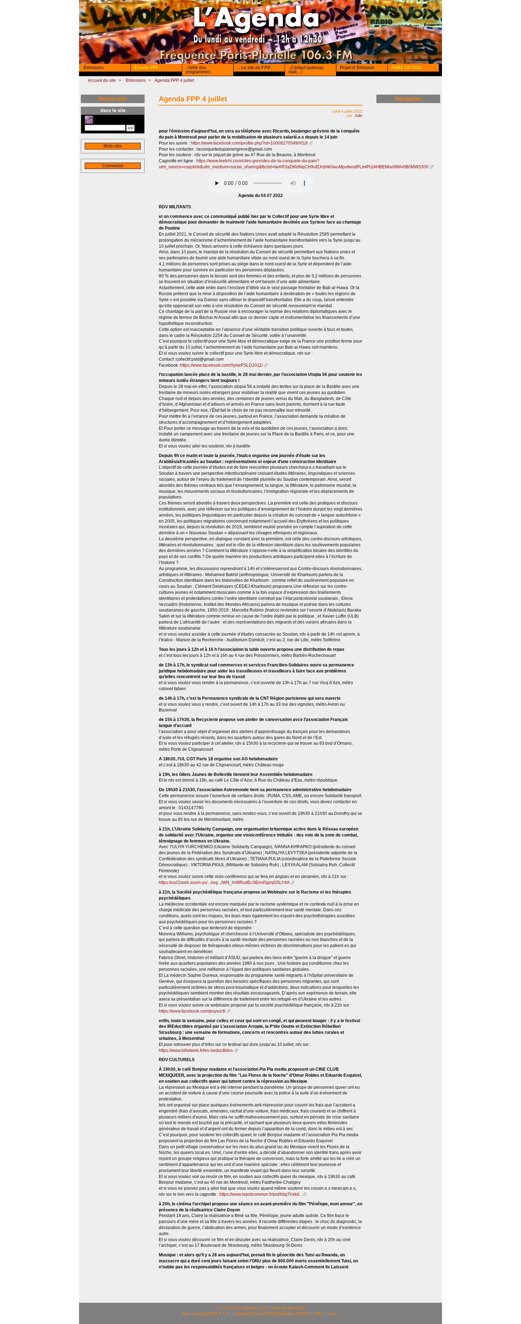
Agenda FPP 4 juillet (174, 80)
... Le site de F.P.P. (254, 67)
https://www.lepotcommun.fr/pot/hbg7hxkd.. (260, 1194)
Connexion (112, 165)
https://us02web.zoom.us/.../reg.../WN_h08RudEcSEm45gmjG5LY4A (224, 882)
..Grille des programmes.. (199, 69)
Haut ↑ (333, 1313)
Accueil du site (102, 80)
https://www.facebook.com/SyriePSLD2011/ (221, 365)
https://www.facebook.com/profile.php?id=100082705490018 (249, 143)
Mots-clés (112, 145)
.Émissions (93, 67)
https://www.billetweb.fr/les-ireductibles (196, 1050)
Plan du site (193, 1313)
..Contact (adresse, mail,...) (306, 69)
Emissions (136, 80)
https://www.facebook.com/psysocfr (192, 1011)
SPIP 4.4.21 (219, 1313)
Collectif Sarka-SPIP (253, 1313)
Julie (358, 115)
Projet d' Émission (357, 67)
